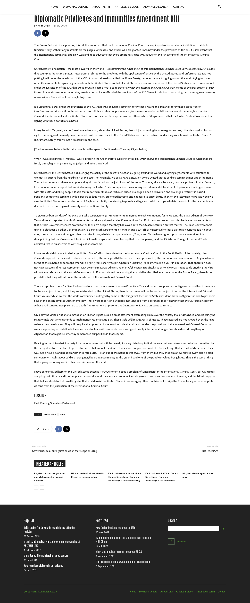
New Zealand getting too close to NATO (116, 528)
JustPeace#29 (210, 451)
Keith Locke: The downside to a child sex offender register (49, 529)
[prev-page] (36, 487)
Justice (62, 414)
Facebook (182, 541)
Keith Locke (44, 25)
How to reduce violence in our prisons (43, 566)
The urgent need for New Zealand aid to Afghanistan (123, 562)
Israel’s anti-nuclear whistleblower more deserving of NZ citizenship (52, 543)
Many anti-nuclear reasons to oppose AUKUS (119, 552)
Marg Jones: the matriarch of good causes (46, 556)
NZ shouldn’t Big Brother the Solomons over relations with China (123, 540)
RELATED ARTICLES (49, 464)
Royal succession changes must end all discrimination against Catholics (49, 477)
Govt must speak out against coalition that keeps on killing (64, 451)
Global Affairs (50, 414)
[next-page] (42, 487)
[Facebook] (37, 33)
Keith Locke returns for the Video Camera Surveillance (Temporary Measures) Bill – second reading (124, 477)
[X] (45, 33)
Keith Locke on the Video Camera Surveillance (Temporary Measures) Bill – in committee (161, 477)
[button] (219, 7)
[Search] (222, 528)
